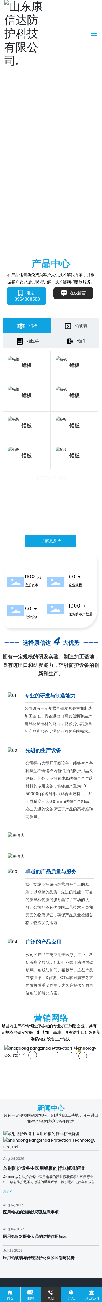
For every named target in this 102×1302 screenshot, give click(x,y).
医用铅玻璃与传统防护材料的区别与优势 (39, 1258)
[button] (49, 247)
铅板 (27, 365)
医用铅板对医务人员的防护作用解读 (35, 1236)
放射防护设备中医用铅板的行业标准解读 (44, 1168)
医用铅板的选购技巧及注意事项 (31, 1212)
